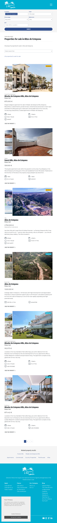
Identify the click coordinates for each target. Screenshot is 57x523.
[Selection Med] (10, 4)
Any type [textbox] (32, 14)
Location (7, 11)
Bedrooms (31, 17)
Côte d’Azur (20, 485)
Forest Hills (20, 454)
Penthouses (41, 457)
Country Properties (30, 457)
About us (32, 485)
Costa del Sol (8, 485)
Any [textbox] (31, 19)
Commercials (19, 457)
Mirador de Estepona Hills (33, 454)
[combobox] (16, 13)
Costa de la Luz (9, 487)
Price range (7, 17)
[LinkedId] (51, 518)
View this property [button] (10, 123)
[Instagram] (46, 518)
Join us (31, 487)
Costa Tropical (8, 489)
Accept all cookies (16, 517)
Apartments (10, 457)
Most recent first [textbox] (9, 51)
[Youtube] (43, 518)
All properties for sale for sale (13, 56)
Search (28, 29)
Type (30, 11)
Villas (48, 457)
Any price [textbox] (7, 19)
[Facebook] (49, 518)
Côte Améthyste (21, 491)
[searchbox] (18, 14)
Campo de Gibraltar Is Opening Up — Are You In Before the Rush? (47, 497)
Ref (5, 22)
